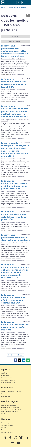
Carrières (4, 373)
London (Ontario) (20, 59)
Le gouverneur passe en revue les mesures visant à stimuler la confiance (15, 237)
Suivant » (20, 355)
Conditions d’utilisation (8, 405)
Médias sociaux (6, 430)
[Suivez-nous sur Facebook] (10, 438)
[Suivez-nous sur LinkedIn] (26, 438)
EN (23, 2)
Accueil (3, 7)
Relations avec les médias (17, 7)
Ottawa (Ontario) (20, 89)
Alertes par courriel (7, 425)
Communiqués (20, 74)
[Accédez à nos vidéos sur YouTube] (18, 444)
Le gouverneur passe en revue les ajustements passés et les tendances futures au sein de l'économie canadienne (15, 51)
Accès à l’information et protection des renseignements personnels (13, 410)
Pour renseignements (8, 423)
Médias (14, 74)
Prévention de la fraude (8, 382)
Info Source (4, 414)
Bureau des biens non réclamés (11, 394)
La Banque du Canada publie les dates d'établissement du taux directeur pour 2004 (13, 299)
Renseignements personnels (10, 407)
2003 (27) (15, 36)
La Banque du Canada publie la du (15, 326)
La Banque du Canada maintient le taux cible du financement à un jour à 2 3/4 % (13, 83)
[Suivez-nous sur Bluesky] (21, 438)
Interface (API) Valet (7, 432)
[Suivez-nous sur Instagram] (15, 438)
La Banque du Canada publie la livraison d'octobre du (14, 185)
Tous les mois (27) (14, 41)
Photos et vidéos (6, 378)
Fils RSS (3, 427)
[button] (15, 360)
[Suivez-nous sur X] (5, 438)
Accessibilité (5, 375)
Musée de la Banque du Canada (11, 391)
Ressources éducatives (8, 380)
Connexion (5, 396)
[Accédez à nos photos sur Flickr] (13, 444)
